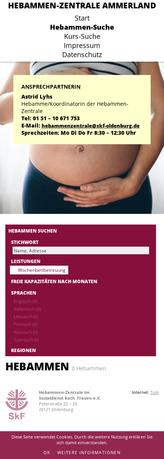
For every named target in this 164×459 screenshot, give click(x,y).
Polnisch (25, 324)
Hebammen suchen (32, 231)
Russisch (26, 332)
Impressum (82, 45)
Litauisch (26, 316)
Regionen (23, 350)
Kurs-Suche (82, 36)
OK (47, 452)
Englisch (25, 301)
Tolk (154, 392)
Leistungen (25, 261)
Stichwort (25, 242)
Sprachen (23, 293)
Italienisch (27, 309)
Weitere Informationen (89, 452)
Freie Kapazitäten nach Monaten (54, 281)
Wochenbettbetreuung (42, 270)
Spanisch (26, 339)
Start (82, 17)
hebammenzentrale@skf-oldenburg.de (91, 126)
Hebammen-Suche (82, 27)
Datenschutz (82, 54)
